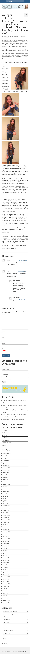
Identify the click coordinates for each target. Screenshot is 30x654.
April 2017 (5, 553)
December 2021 (7, 489)
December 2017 (7, 543)
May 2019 (5, 524)
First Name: (5, 367)
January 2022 (6, 486)
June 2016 (5, 567)
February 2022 (6, 484)
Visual (4, 636)
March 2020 (6, 512)
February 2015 (6, 600)
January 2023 (6, 465)
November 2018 (7, 531)
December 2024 (7, 453)
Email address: (5, 376)
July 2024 (5, 455)
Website (3, 343)
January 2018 (6, 541)
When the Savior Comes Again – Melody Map (14, 405)
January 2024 (6, 458)
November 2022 (7, 467)
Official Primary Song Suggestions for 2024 (13, 409)
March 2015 (6, 598)
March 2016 (6, 574)
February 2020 (6, 515)
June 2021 (5, 496)
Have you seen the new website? (11, 400)
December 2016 (7, 562)
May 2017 (5, 550)
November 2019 (7, 519)
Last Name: (4, 371)
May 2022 (5, 477)
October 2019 (6, 522)
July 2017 (5, 548)
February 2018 (6, 538)
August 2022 (6, 472)
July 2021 (5, 493)
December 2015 (7, 581)
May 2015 (5, 593)
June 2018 (5, 534)
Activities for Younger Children (20, 36)
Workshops (6, 638)
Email (3, 337)
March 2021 (6, 503)
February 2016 (6, 576)
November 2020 (7, 508)
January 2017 (6, 560)
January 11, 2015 (21, 271)
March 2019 (6, 527)
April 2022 (5, 479)
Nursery (5, 627)
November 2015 (7, 583)
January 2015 (6, 602)
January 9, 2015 (21, 260)
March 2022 (6, 482)
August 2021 (6, 491)
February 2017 (6, 557)
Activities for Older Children (10, 611)
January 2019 (6, 529)
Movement (3, 37)
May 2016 (5, 569)
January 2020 (6, 517)
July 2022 (5, 474)
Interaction (6, 616)
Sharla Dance (6, 36)
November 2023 (7, 460)
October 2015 (6, 586)
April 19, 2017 (20, 299)
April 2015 (5, 595)
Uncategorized (7, 633)
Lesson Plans (6, 619)
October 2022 (6, 470)
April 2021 (5, 501)
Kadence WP (23, 651)
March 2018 (6, 536)
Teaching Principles (8, 630)
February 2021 (6, 505)
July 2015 (5, 588)
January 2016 (6, 579)
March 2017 (6, 555)
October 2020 (6, 510)
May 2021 (5, 498)
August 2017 (6, 546)
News (4, 625)
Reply (26, 260)
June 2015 (5, 591)
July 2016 (5, 564)
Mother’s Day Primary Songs (10, 419)
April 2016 (5, 572)
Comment (4, 314)
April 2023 (5, 463)
